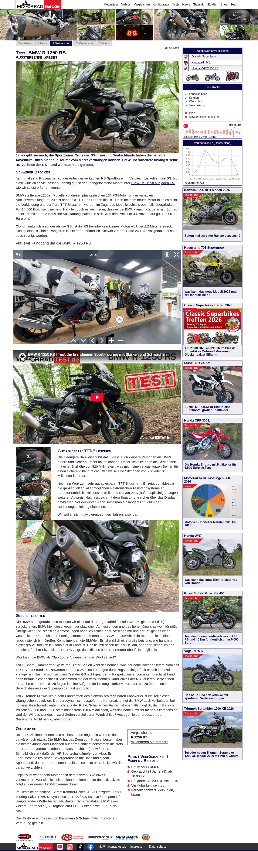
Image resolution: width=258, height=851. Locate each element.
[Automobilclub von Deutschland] (72, 837)
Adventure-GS (160, 178)
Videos (126, 4)
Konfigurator (161, 4)
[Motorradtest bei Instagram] (70, 847)
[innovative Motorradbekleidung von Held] (24, 837)
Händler (212, 4)
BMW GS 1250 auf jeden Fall (153, 183)
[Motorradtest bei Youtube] (60, 847)
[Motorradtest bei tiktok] (80, 847)
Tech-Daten (25, 43)
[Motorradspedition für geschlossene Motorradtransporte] (100, 837)
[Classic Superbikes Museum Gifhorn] (146, 837)
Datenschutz (157, 846)
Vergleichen (142, 4)
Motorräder (111, 4)
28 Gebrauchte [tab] (84, 43)
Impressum (137, 846)
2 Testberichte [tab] (61, 43)
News (186, 4)
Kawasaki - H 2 (201, 62)
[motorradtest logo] (34, 846)
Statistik (198, 4)
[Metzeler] (127, 837)
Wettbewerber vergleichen (212, 50)
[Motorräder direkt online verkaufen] (47, 837)
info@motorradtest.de (112, 846)
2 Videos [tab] (104, 43)
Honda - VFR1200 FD (205, 68)
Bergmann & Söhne (74, 818)
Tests (175, 4)
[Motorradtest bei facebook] (90, 847)
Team (234, 4)
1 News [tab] (42, 43)
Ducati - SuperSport (204, 56)
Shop (224, 4)
